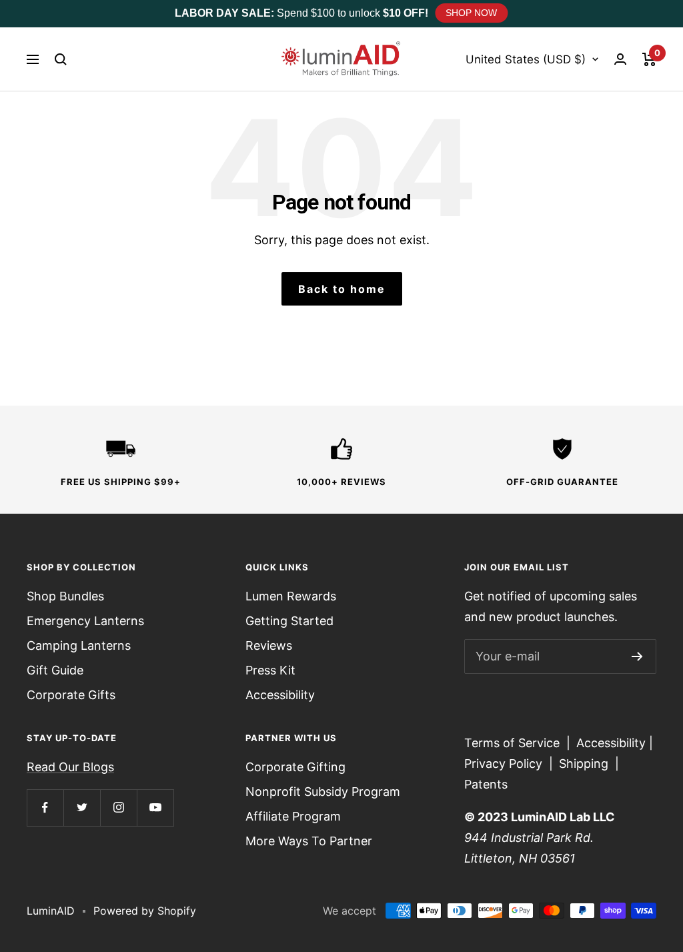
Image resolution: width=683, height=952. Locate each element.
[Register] (637, 656)
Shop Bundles (65, 596)
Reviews (268, 645)
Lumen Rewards (290, 596)
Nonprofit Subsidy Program (322, 792)
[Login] (620, 59)
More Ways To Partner (308, 841)
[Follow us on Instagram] (118, 807)
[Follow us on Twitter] (81, 807)
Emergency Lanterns (85, 621)
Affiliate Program (293, 816)
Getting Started (289, 621)
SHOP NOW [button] (471, 12)
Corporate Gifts (71, 695)
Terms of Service (512, 743)
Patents (486, 784)
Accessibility (280, 695)
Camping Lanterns (79, 645)
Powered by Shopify (144, 910)
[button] (61, 59)
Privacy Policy (503, 764)
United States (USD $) (526, 59)
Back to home (342, 289)
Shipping (583, 764)
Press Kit (270, 670)
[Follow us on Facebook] (45, 807)
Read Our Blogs (70, 767)
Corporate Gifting (295, 767)
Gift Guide (55, 670)
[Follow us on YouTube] (155, 807)
